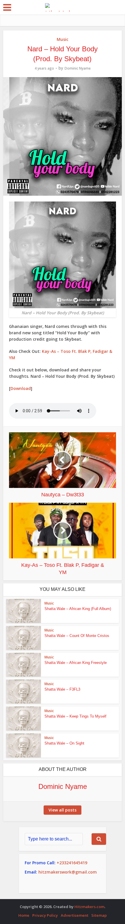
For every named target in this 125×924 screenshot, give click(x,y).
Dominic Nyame (78, 68)
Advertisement (74, 915)
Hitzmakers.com (89, 906)
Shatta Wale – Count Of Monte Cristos (76, 635)
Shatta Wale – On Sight (64, 743)
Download (20, 388)
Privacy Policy (45, 915)
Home (23, 915)
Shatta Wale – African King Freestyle (75, 662)
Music (62, 39)
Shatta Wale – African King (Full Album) (77, 609)
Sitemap (99, 915)
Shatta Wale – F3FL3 (62, 689)
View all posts (62, 810)
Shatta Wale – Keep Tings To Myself (75, 716)
